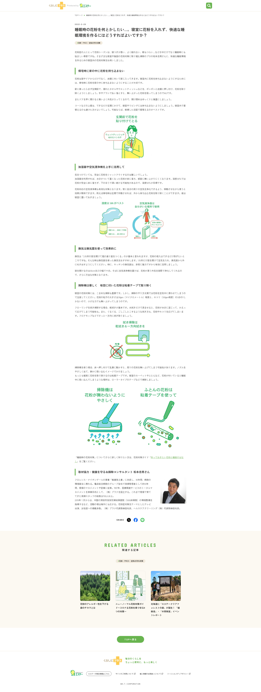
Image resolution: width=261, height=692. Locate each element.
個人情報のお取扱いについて (150, 674)
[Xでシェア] (129, 520)
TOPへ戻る (130, 639)
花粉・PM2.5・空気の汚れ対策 (88, 43)
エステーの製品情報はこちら (98, 674)
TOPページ (79, 15)
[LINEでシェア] (142, 520)
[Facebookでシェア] (136, 520)
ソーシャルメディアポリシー (177, 674)
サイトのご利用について (124, 674)
